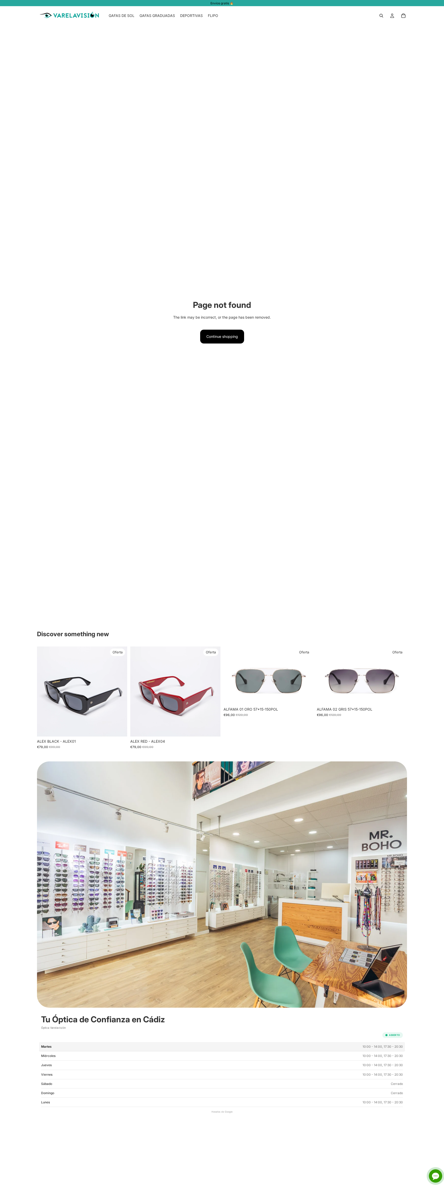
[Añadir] (119, 728)
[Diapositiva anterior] (44, 691)
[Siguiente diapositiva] (119, 691)
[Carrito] (403, 15)
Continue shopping (222, 336)
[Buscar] (381, 15)
